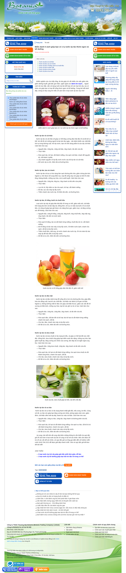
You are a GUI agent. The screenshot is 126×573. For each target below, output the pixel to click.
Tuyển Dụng (89, 38)
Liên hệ (109, 38)
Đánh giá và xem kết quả (18, 124)
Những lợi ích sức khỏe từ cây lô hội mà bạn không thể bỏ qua (58, 494)
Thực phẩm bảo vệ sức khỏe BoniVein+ (18, 104)
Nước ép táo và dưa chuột (46, 69)
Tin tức (34, 38)
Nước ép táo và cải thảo (46, 62)
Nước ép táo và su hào (45, 71)
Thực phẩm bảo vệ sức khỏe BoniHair (18, 120)
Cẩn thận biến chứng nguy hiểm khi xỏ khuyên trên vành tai (56, 501)
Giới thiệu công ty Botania (74, 527)
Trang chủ (10, 38)
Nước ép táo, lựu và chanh (47, 63)
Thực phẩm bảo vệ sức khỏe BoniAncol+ (18, 112)
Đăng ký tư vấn (100, 38)
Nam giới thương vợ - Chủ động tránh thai (51, 503)
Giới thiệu (19, 38)
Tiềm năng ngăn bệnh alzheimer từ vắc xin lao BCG (111, 101)
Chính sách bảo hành (101, 532)
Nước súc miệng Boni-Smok (18, 101)
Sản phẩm (27, 38)
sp (116, 38)
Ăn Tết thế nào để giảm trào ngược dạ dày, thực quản (112, 153)
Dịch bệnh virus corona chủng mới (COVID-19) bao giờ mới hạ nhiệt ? (60, 515)
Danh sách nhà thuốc (46, 38)
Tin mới (47, 42)
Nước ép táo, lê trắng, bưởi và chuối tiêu (51, 65)
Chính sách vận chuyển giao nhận (105, 530)
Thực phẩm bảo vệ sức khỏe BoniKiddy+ (18, 108)
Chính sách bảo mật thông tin (104, 536)
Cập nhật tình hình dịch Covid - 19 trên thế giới (52, 510)
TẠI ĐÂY (68, 465)
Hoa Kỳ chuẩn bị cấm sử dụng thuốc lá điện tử (52, 496)
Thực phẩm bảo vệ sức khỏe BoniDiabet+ (18, 116)
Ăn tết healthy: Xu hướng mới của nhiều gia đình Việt (111, 182)
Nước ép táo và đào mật (46, 67)
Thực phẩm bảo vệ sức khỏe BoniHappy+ (18, 98)
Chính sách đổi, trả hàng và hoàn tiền (106, 534)
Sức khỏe (58, 38)
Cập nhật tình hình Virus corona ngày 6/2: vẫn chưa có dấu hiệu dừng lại (61, 508)
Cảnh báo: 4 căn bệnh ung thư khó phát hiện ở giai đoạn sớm (57, 498)
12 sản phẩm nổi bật (72, 534)
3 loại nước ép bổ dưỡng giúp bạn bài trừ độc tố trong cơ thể (57, 512)
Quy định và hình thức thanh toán (105, 527)
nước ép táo (42, 470)
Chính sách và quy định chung (73, 38)
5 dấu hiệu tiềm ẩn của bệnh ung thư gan (50, 505)
